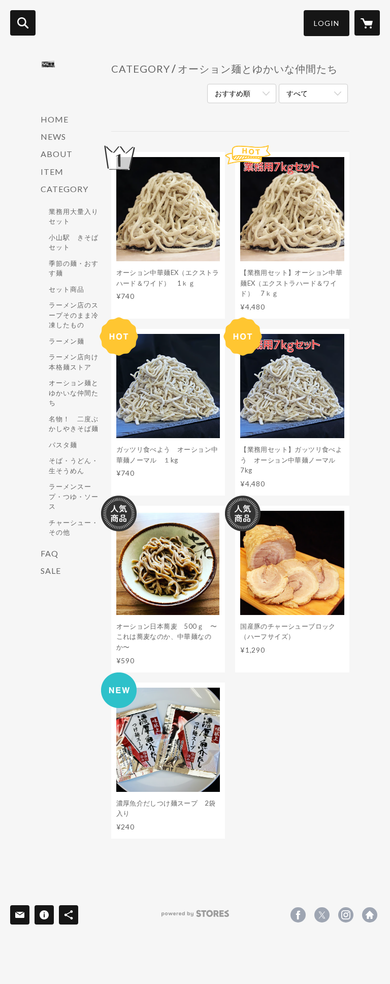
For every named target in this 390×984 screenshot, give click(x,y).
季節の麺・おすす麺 (74, 268)
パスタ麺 (63, 445)
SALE (51, 570)
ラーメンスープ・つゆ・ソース (74, 496)
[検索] (23, 23)
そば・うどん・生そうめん (74, 465)
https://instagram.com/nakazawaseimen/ (345, 914)
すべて (297, 93)
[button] (326, 23)
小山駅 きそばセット (74, 242)
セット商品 (66, 289)
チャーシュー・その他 (74, 527)
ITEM (52, 171)
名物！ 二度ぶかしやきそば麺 (74, 424)
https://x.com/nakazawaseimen (322, 914)
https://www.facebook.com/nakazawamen (298, 914)
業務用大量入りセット (74, 216)
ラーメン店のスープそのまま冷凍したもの (74, 315)
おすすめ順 (232, 93)
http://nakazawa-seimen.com (369, 914)
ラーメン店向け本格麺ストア (74, 362)
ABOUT (57, 154)
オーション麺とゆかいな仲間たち (74, 393)
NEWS (53, 136)
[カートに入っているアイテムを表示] (367, 23)
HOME (55, 119)
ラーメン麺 (66, 341)
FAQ (49, 553)
